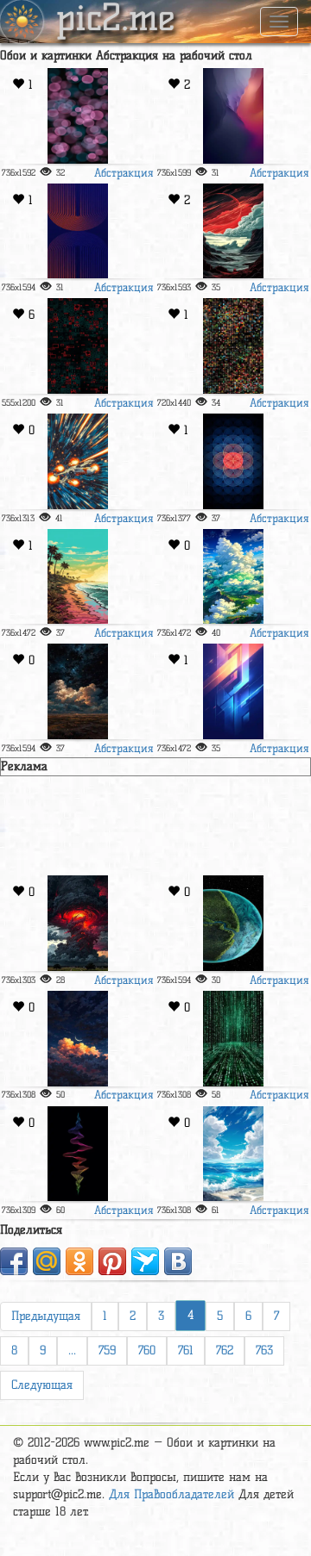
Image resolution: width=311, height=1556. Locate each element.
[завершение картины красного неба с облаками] (233, 231)
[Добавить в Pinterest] (112, 1261)
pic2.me (115, 20)
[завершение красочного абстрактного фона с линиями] (233, 691)
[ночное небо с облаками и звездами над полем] (78, 691)
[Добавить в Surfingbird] (145, 1261)
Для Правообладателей (171, 1494)
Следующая (42, 1385)
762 (224, 1350)
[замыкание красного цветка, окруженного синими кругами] (233, 461)
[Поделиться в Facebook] (14, 1261)
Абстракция (124, 172)
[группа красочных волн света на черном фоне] (78, 1154)
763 (264, 1350)
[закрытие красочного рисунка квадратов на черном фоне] (233, 346)
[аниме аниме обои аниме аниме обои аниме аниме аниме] (233, 1154)
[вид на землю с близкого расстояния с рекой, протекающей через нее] (233, 923)
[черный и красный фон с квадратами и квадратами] (78, 346)
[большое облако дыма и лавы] (78, 923)
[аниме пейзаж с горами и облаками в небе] (233, 577)
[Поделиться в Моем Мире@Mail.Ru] (46, 1261)
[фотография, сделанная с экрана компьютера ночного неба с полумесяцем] (78, 1038)
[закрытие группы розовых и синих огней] (78, 116)
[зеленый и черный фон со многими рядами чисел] (233, 1038)
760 (147, 1350)
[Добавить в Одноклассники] (79, 1261)
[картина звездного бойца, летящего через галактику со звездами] (78, 461)
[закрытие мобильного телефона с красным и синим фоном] (78, 231)
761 (186, 1350)
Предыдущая (45, 1316)
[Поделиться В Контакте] (178, 1261)
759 (107, 1350)
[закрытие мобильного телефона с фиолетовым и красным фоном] (233, 116)
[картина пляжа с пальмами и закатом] (78, 577)
